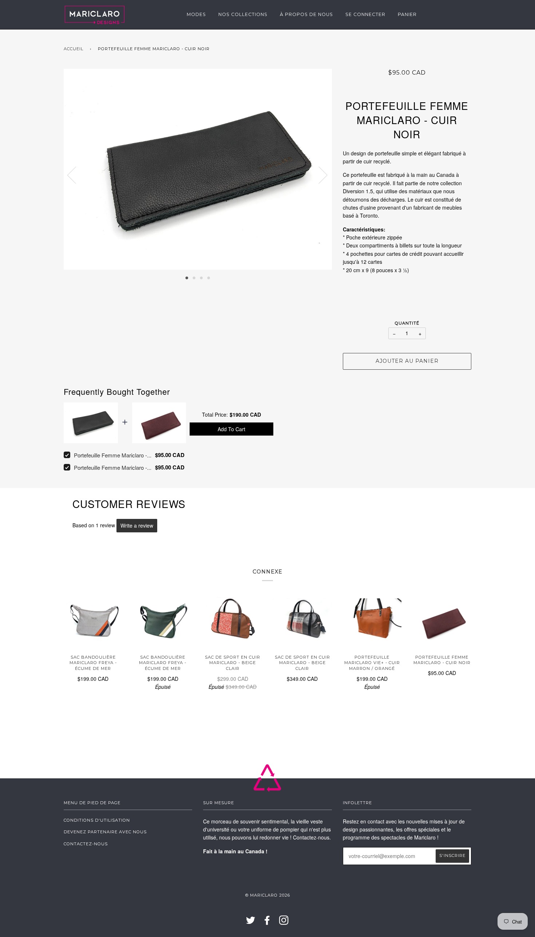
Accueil (73, 48)
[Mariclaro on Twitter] (250, 922)
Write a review (136, 525)
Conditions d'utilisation (97, 820)
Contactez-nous (86, 843)
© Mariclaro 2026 (267, 895)
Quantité (407, 323)
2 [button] (194, 277)
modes (196, 14)
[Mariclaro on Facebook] (267, 922)
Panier (407, 14)
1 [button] (186, 277)
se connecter (365, 14)
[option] (198, 169)
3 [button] (201, 277)
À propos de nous (306, 14)
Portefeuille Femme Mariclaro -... (112, 455)
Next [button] (318, 175)
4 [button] (208, 277)
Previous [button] (76, 175)
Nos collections (243, 14)
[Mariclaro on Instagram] (284, 922)
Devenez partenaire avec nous (105, 831)
